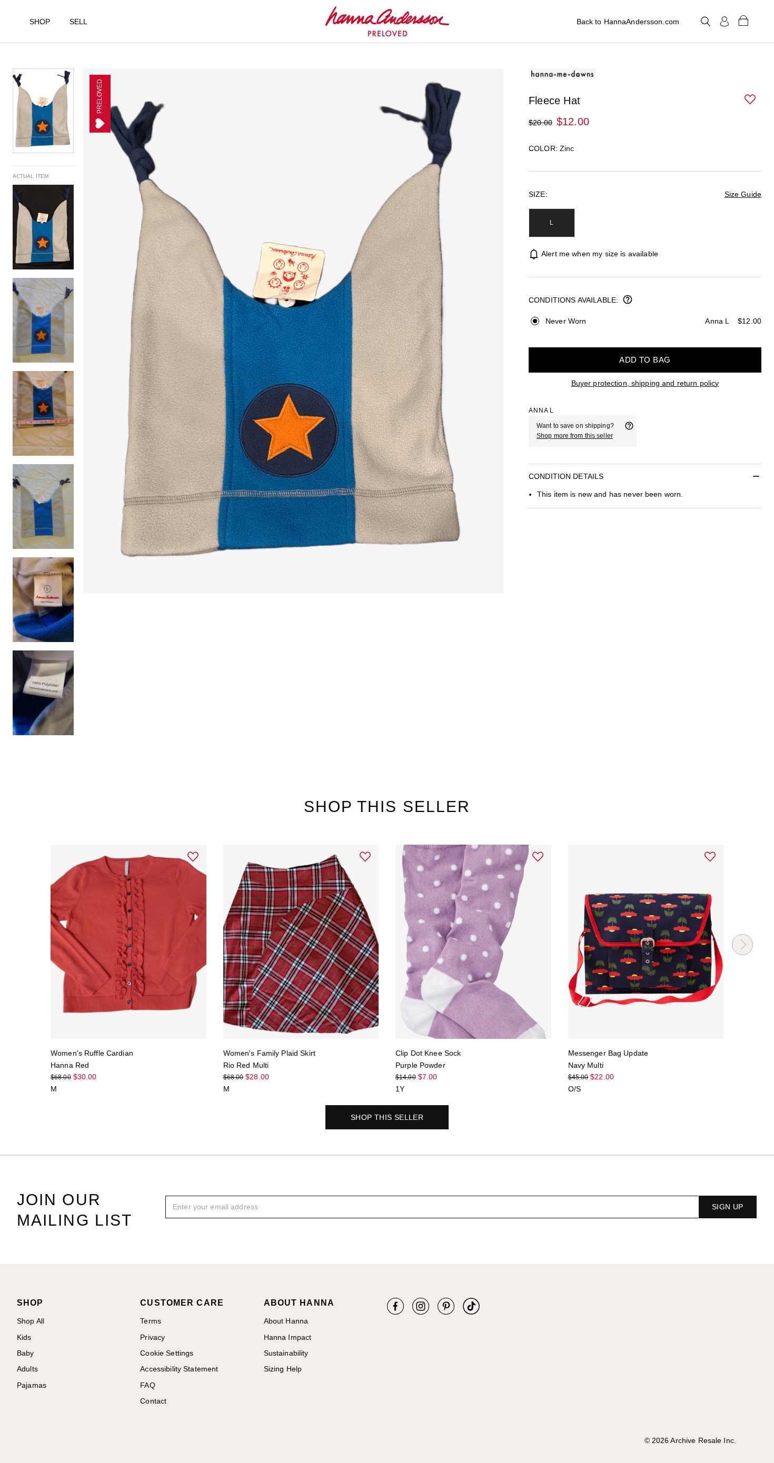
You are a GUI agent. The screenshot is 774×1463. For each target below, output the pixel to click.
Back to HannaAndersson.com (628, 21)
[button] (750, 100)
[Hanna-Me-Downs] (387, 21)
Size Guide (743, 194)
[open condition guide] (627, 300)
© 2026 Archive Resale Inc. (690, 1440)
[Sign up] (724, 21)
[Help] (629, 431)
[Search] (705, 21)
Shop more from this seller (575, 435)
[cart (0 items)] (743, 20)
